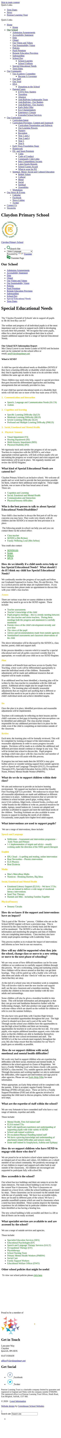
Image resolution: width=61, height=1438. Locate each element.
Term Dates (12, 10)
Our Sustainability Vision (23, 45)
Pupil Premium (19, 50)
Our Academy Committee (23, 74)
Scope (10, 553)
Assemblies (23, 187)
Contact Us (12, 205)
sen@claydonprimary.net (19, 353)
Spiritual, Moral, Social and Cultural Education (33, 172)
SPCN (10, 558)
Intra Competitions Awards (30, 161)
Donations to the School (29, 86)
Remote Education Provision (25, 53)
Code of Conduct (26, 156)
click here (37, 1275)
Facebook (16, 197)
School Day (17, 58)
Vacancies (11, 208)
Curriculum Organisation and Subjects (35, 125)
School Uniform (25, 63)
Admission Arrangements (23, 32)
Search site (6, 1413)
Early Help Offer (25, 107)
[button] (13, 20)
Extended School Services (30, 115)
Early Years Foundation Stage (25, 146)
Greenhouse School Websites (31, 1406)
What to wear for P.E (27, 169)
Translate (28, 254)
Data (14, 37)
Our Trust (16, 81)
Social (21, 182)
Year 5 (21, 141)
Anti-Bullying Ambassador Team (33, 99)
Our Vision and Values (22, 43)
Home (9, 25)
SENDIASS (12, 550)
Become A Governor (27, 76)
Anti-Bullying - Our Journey (31, 105)
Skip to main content (10, 2)
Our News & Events (16, 192)
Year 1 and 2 (24, 135)
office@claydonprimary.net (13, 1360)
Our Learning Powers (28, 128)
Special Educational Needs (24, 66)
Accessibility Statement (22, 35)
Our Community (14, 71)
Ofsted (15, 40)
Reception (22, 133)
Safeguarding (18, 55)
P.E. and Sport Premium (23, 151)
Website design (8, 1406)
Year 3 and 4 (24, 138)
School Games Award (28, 166)
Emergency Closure (27, 112)
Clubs (20, 154)
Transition (22, 94)
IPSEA (10, 555)
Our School (12, 30)
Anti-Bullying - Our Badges (30, 102)
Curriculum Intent (20, 120)
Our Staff (16, 79)
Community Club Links (28, 159)
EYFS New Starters (27, 92)
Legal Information (18, 1401)
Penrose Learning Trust (17, 15)
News (9, 12)
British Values (24, 174)
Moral (21, 179)
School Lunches (25, 61)
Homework (17, 148)
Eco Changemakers (27, 110)
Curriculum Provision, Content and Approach (32, 123)
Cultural (21, 177)
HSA (14, 84)
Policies (15, 48)
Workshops (17, 190)
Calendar (16, 195)
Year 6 (21, 143)
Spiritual (22, 184)
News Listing (18, 200)
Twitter (15, 203)
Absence (22, 97)
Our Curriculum (14, 117)
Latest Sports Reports (27, 164)
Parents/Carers (18, 89)
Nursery (21, 130)
